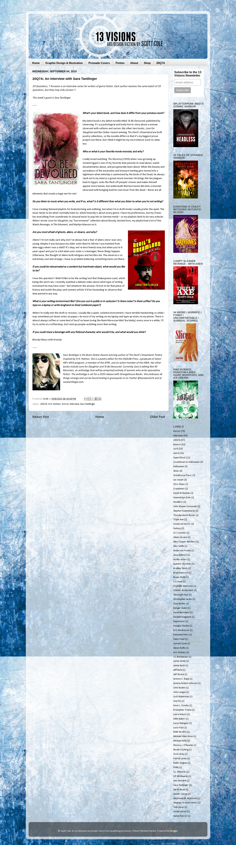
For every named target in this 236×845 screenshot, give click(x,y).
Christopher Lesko (182, 599)
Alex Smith (178, 546)
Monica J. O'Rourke (183, 745)
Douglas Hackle (181, 626)
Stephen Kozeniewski (184, 511)
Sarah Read (179, 789)
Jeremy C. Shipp (181, 679)
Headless (178, 502)
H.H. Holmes (54, 404)
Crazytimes (179, 489)
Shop (147, 63)
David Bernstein (181, 612)
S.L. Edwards (179, 772)
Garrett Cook (180, 643)
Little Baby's (179, 719)
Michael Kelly (180, 741)
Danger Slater (180, 608)
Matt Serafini (179, 732)
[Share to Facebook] (96, 399)
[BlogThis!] (89, 399)
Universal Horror (182, 524)
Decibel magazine (182, 617)
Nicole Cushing (180, 750)
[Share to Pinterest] (100, 399)
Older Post (157, 417)
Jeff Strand (178, 674)
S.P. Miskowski (180, 776)
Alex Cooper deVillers (184, 542)
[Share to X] (93, 399)
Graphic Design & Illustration (64, 63)
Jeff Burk (177, 670)
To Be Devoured (136, 121)
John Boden (179, 688)
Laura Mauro (180, 714)
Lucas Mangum (181, 723)
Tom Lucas (178, 807)
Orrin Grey (178, 754)
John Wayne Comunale (185, 506)
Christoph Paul (180, 595)
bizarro (177, 444)
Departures (179, 621)
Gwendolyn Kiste (182, 497)
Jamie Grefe (179, 661)
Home (36, 63)
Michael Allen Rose (183, 736)
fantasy (177, 528)
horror (65, 404)
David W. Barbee (181, 493)
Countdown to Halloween (186, 462)
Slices (176, 471)
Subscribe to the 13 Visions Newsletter (187, 74)
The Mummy (115, 159)
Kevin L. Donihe (181, 705)
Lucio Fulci (178, 728)
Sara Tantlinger (87, 404)
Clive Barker (179, 604)
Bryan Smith (179, 577)
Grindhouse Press (182, 475)
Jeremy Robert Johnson (185, 683)
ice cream (178, 480)
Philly (176, 767)
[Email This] (86, 399)
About (134, 63)
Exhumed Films (181, 635)
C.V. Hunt (177, 582)
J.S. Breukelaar (180, 657)
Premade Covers (99, 63)
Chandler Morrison (183, 586)
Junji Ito (177, 701)
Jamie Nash (179, 665)
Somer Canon (180, 794)
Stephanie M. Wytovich (185, 798)
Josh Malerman (181, 696)
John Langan (179, 692)
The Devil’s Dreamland (140, 132)
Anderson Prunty (182, 550)
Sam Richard (179, 781)
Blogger (174, 831)
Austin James (180, 559)
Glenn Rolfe (179, 648)
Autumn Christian (182, 564)
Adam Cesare (180, 537)
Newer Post (40, 417)
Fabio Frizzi (179, 639)
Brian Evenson (180, 573)
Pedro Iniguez (180, 763)
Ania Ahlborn (180, 555)
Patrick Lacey (180, 758)
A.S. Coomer (179, 533)
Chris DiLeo (179, 484)
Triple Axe (178, 519)
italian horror (180, 816)
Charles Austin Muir (183, 590)
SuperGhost (179, 458)
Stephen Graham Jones (185, 803)
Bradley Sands (180, 568)
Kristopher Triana (182, 710)
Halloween (178, 466)
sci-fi (175, 449)
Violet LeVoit (179, 811)
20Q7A (160, 63)
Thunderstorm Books (184, 515)
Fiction (120, 63)
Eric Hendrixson (181, 630)
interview (74, 404)
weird (176, 453)
